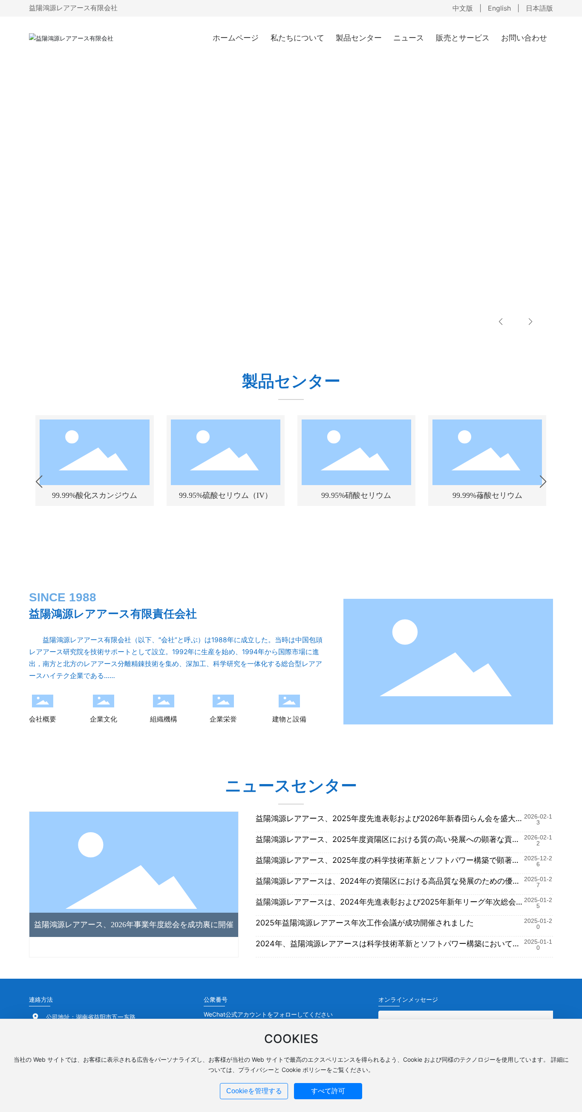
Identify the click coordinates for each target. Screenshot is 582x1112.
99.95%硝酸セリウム (356, 495)
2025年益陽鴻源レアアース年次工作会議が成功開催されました (365, 922)
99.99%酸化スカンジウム (94, 495)
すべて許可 (328, 1091)
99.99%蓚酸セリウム (487, 495)
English (499, 8)
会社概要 (42, 719)
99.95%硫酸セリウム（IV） (225, 495)
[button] (500, 321)
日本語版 (539, 8)
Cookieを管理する (254, 1091)
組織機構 (163, 719)
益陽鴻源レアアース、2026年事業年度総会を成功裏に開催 (133, 924)
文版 (466, 8)
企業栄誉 (223, 719)
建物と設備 (289, 719)
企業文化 (103, 719)
